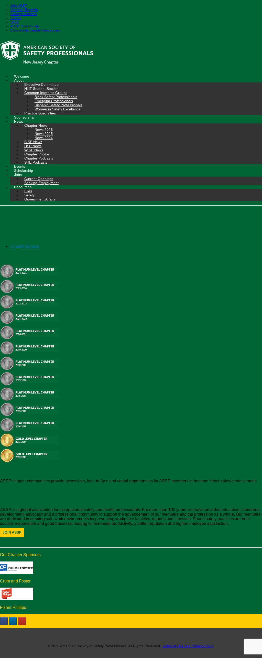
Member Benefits (24, 10)
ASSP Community (24, 26)
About (19, 80)
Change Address (23, 14)
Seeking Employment (41, 183)
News (18, 121)
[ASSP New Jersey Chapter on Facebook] (4, 621)
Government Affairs (40, 199)
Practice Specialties (40, 113)
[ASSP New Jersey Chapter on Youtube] (22, 621)
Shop (14, 22)
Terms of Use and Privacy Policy (188, 646)
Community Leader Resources (35, 30)
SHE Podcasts (35, 162)
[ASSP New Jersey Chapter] (131, 53)
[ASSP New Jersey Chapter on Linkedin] (13, 621)
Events (15, 18)
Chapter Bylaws (24, 246)
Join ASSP (18, 6)
